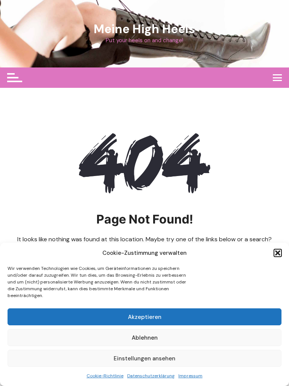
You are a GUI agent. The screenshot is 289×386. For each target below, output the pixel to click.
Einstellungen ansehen (144, 358)
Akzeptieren (144, 317)
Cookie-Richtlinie (105, 376)
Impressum (190, 376)
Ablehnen (145, 338)
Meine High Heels (144, 29)
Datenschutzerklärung (151, 376)
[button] (277, 253)
